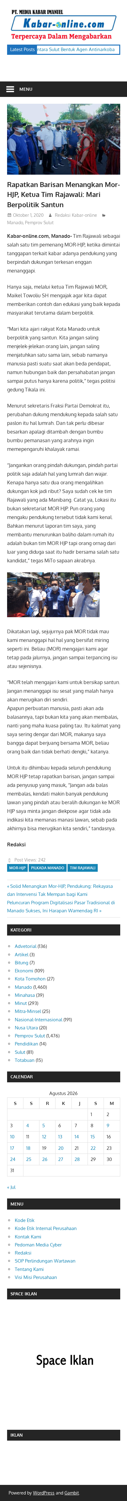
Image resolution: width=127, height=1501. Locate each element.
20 (60, 1148)
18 (28, 1148)
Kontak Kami (28, 1237)
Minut (21, 1003)
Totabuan (25, 1060)
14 (77, 1137)
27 (60, 1159)
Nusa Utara (26, 1028)
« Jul (11, 1187)
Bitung (21, 963)
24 (12, 1159)
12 (44, 1137)
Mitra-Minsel (28, 1011)
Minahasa (25, 995)
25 (28, 1159)
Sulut (20, 1052)
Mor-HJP (17, 868)
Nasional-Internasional (38, 1020)
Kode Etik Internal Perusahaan (46, 1228)
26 (44, 1159)
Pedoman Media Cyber (38, 1245)
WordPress (44, 1492)
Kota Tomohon (30, 979)
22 (93, 1148)
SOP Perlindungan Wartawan (45, 1261)
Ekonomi (24, 971)
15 (93, 1137)
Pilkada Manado (47, 868)
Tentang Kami (29, 1269)
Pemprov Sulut (39, 222)
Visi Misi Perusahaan (36, 1277)
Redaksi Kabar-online (76, 215)
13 (60, 1137)
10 (12, 1137)
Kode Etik (25, 1220)
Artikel (21, 955)
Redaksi (23, 1253)
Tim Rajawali (83, 868)
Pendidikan (26, 1044)
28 (77, 1159)
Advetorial (25, 946)
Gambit (71, 1492)
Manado (15, 222)
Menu (25, 89)
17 (12, 1148)
